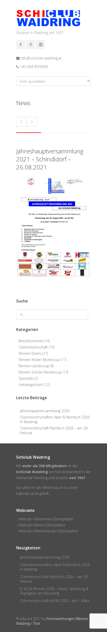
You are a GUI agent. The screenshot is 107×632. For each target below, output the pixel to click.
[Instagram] (40, 44)
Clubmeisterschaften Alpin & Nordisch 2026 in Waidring (55, 419)
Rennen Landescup (34, 365)
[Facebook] (20, 44)
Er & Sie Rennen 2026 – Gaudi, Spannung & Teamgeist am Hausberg (54, 591)
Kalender (23, 493)
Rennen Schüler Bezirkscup (40, 372)
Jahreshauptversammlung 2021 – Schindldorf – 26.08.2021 (49, 159)
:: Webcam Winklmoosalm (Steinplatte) (46, 531)
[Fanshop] (30, 44)
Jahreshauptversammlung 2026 (44, 410)
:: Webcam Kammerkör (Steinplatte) (44, 519)
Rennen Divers (30, 353)
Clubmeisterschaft (33, 347)
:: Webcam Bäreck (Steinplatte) (40, 525)
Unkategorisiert (31, 384)
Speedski (26, 378)
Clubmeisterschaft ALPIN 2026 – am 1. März (55, 600)
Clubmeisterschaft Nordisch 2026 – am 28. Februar (54, 430)
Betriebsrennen (31, 340)
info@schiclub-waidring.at (41, 58)
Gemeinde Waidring (32, 477)
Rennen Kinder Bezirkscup (39, 359)
